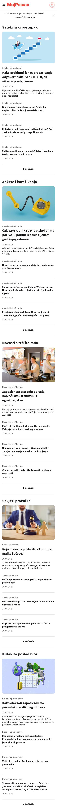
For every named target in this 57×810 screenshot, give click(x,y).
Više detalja (29, 16)
